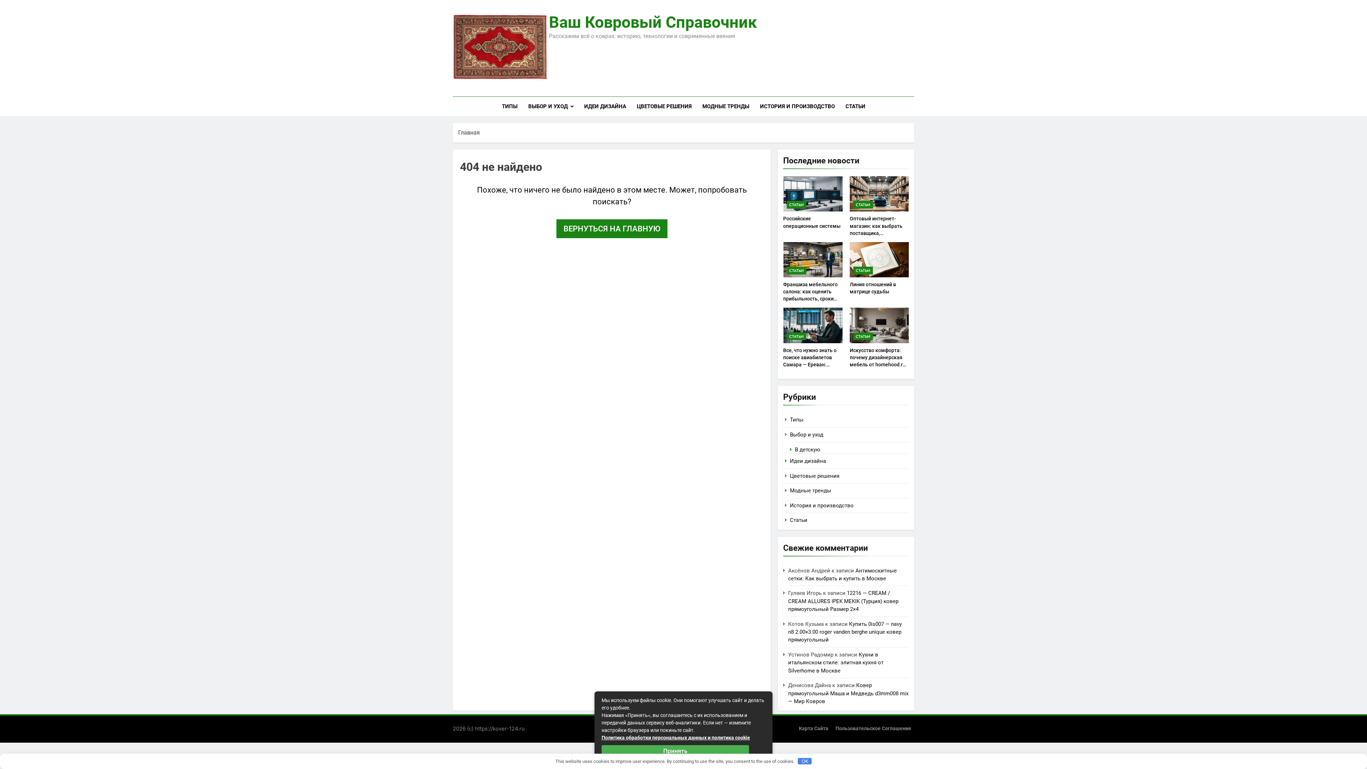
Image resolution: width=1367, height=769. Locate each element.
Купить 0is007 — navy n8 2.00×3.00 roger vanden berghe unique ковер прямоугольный (845, 632)
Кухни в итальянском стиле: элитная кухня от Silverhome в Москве (836, 663)
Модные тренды (725, 106)
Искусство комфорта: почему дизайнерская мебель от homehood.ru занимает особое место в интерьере (878, 364)
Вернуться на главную (612, 228)
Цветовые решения (664, 106)
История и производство (797, 106)
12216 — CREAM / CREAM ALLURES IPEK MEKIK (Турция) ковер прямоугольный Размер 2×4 (843, 601)
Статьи (855, 106)
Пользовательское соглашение (873, 729)
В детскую (807, 449)
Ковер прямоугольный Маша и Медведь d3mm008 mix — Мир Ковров (848, 693)
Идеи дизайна (605, 106)
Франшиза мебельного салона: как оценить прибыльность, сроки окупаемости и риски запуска (810, 299)
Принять (675, 750)
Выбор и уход (548, 106)
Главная (469, 132)
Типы (510, 106)
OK (805, 761)
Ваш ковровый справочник (653, 22)
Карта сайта (813, 729)
